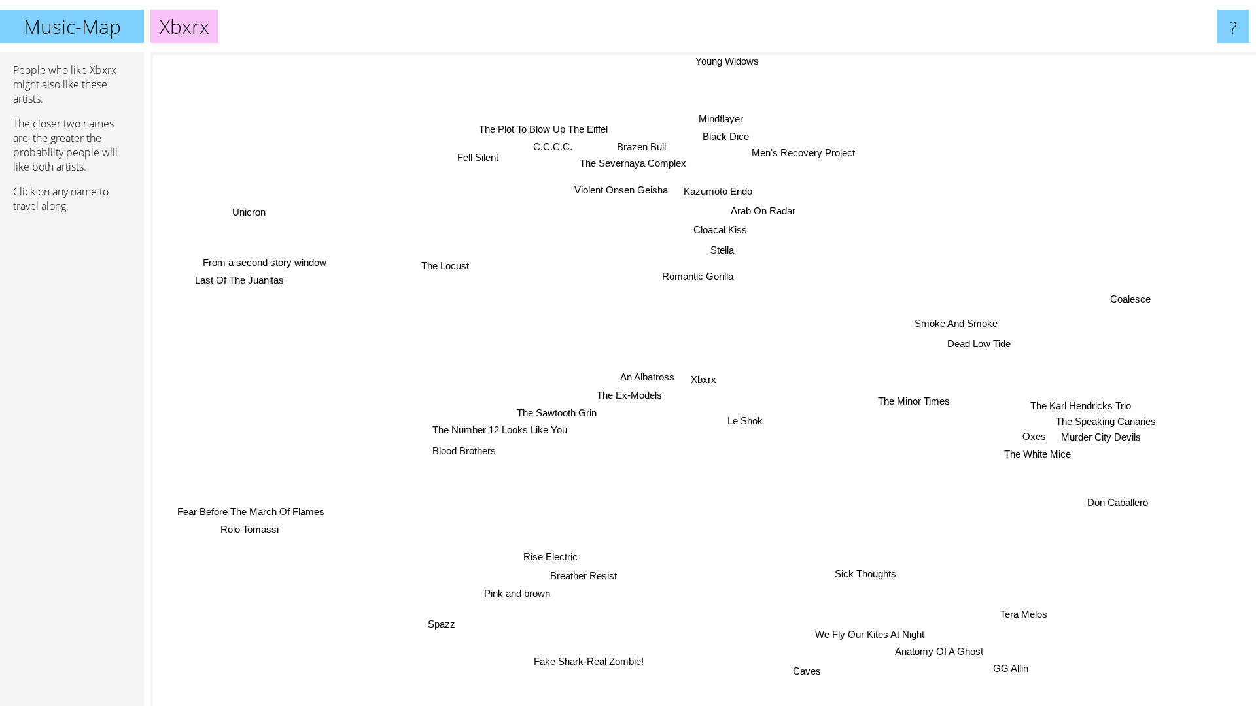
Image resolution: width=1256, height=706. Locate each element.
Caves (816, 669)
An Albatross (647, 376)
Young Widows (726, 61)
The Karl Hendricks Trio (1081, 405)
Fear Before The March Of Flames (251, 511)
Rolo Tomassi (251, 529)
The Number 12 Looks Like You (500, 429)
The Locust (444, 264)
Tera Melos (1026, 612)
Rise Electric (554, 556)
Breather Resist (583, 574)
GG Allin (1002, 670)
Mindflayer (711, 117)
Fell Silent (479, 156)
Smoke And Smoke (963, 332)
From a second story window (265, 262)
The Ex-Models (628, 394)
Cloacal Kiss (721, 229)
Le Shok (745, 420)
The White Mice (1036, 453)
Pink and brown (511, 591)
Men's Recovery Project (797, 151)
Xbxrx (703, 379)
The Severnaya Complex (620, 163)
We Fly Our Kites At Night (871, 633)
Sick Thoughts (859, 576)
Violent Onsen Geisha (622, 189)
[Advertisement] (72, 423)
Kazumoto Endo (719, 191)
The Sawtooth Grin (558, 412)
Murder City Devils (1105, 437)
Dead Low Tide (984, 352)
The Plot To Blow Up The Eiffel (545, 128)
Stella (721, 249)
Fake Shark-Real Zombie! (590, 661)
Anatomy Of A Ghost (947, 652)
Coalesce (1135, 306)
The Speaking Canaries (1107, 420)
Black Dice (719, 134)
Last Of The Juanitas (240, 279)
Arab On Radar (757, 208)
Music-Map (72, 26)
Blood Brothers (465, 451)
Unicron (243, 216)
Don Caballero (1118, 501)
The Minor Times (913, 402)
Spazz (441, 623)
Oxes (1035, 435)
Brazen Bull (630, 146)
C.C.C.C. (557, 146)
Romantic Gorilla (698, 275)
